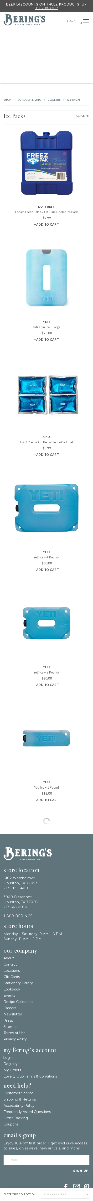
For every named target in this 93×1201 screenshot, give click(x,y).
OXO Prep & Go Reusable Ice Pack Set (46, 442)
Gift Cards (12, 977)
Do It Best (46, 206)
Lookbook (12, 989)
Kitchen (48, 56)
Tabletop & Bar (26, 56)
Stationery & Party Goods (29, 67)
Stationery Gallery (18, 983)
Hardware (21, 45)
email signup (20, 1135)
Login (71, 20)
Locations (12, 970)
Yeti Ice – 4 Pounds (46, 557)
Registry (11, 1064)
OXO (46, 437)
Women (80, 67)
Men (34, 77)
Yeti (46, 321)
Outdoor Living (45, 45)
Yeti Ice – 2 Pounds (46, 672)
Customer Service (18, 1093)
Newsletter (13, 1014)
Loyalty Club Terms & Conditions (30, 1076)
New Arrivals (51, 34)
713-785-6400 (16, 888)
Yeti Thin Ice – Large (46, 327)
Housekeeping (51, 77)
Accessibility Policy (19, 1105)
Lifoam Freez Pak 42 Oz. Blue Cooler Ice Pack (46, 212)
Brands (71, 34)
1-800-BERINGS (18, 916)
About (9, 958)
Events (9, 995)
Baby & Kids (62, 67)
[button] (85, 21)
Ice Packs (15, 115)
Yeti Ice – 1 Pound (46, 787)
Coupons (11, 1124)
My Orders (12, 1070)
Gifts (85, 34)
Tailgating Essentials (21, 34)
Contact (10, 964)
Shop (7, 99)
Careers (10, 1008)
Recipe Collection (18, 1002)
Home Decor (70, 45)
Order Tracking (16, 1118)
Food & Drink (68, 56)
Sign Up (81, 1170)
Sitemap (11, 1027)
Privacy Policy (15, 1039)
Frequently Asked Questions (27, 1112)
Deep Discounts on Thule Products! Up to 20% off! (46, 6)
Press (8, 1020)
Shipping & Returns (20, 1099)
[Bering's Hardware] (24, 24)
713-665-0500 (15, 907)
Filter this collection (20, 1194)
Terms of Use (15, 1033)
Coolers (54, 99)
